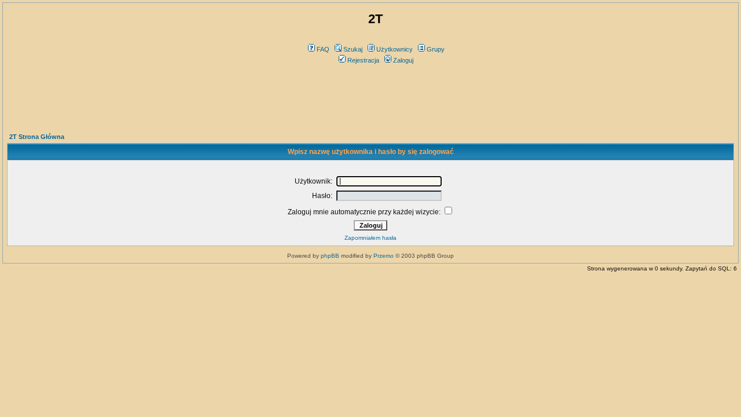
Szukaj (352, 49)
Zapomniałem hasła (370, 238)
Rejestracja (363, 60)
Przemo (383, 256)
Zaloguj (403, 60)
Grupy (436, 49)
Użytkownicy (394, 49)
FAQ (323, 49)
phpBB (330, 256)
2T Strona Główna (36, 136)
